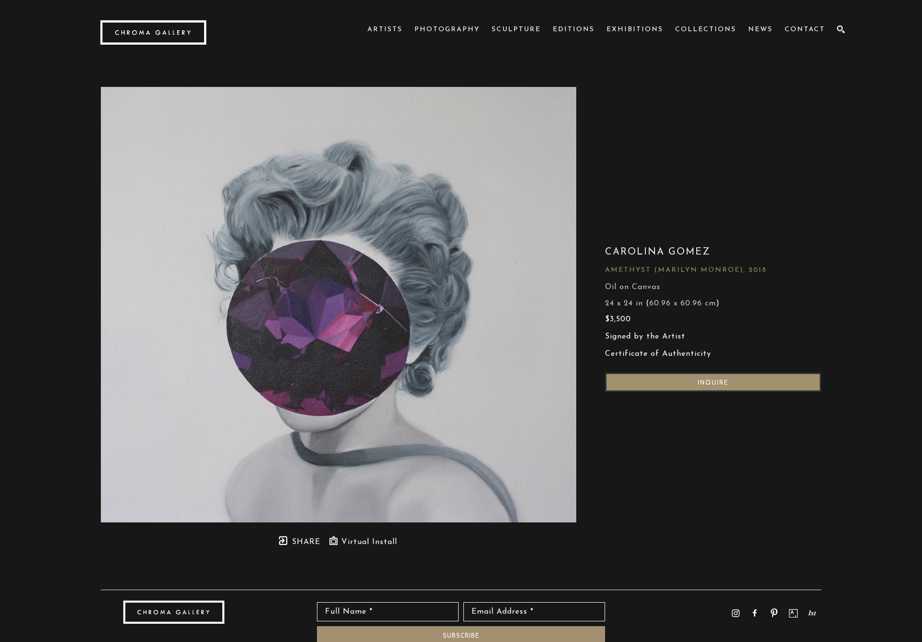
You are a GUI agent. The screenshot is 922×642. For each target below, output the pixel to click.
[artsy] (793, 613)
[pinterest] (774, 613)
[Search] (841, 29)
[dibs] (812, 612)
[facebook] (755, 613)
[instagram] (735, 613)
